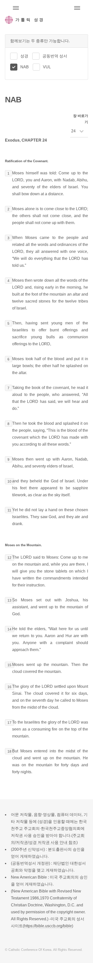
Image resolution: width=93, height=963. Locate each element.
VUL (47, 67)
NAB (24, 67)
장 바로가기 (80, 119)
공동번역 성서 (54, 56)
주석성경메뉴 (16, 8)
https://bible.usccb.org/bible (48, 926)
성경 (24, 56)
